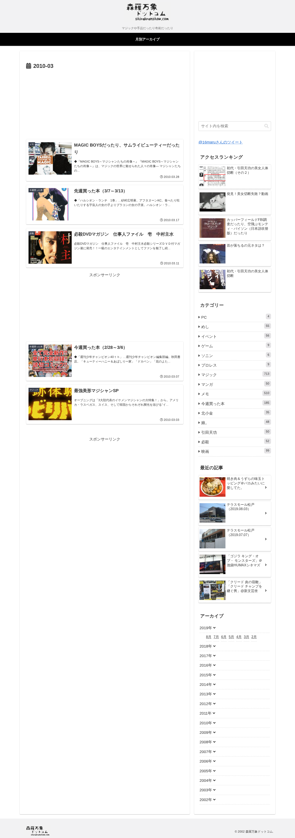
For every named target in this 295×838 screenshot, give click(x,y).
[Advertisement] (104, 103)
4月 (239, 637)
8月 (208, 637)
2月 (254, 637)
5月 (231, 637)
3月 (246, 637)
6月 (224, 637)
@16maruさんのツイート (220, 142)
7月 (216, 637)
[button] (266, 126)
